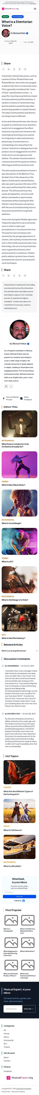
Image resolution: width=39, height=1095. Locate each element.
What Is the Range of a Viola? (15, 600)
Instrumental (8, 440)
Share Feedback (28, 398)
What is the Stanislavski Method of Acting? (27, 976)
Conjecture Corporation (23, 1088)
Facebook (8, 1071)
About (6, 1057)
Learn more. (33, 3)
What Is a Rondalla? (12, 866)
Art (5, 1030)
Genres (5, 481)
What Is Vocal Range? (11, 523)
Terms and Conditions (18, 1091)
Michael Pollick (19, 33)
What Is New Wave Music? (13, 485)
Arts (4, 635)
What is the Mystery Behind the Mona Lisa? (27, 931)
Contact (7, 1061)
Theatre (7, 787)
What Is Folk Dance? (13, 830)
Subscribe (19, 896)
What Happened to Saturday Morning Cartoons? (11, 953)
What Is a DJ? (7, 561)
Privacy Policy (6, 1091)
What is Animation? (27, 951)
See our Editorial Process (12, 398)
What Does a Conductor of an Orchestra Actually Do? (15, 445)
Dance (6, 826)
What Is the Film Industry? (13, 638)
